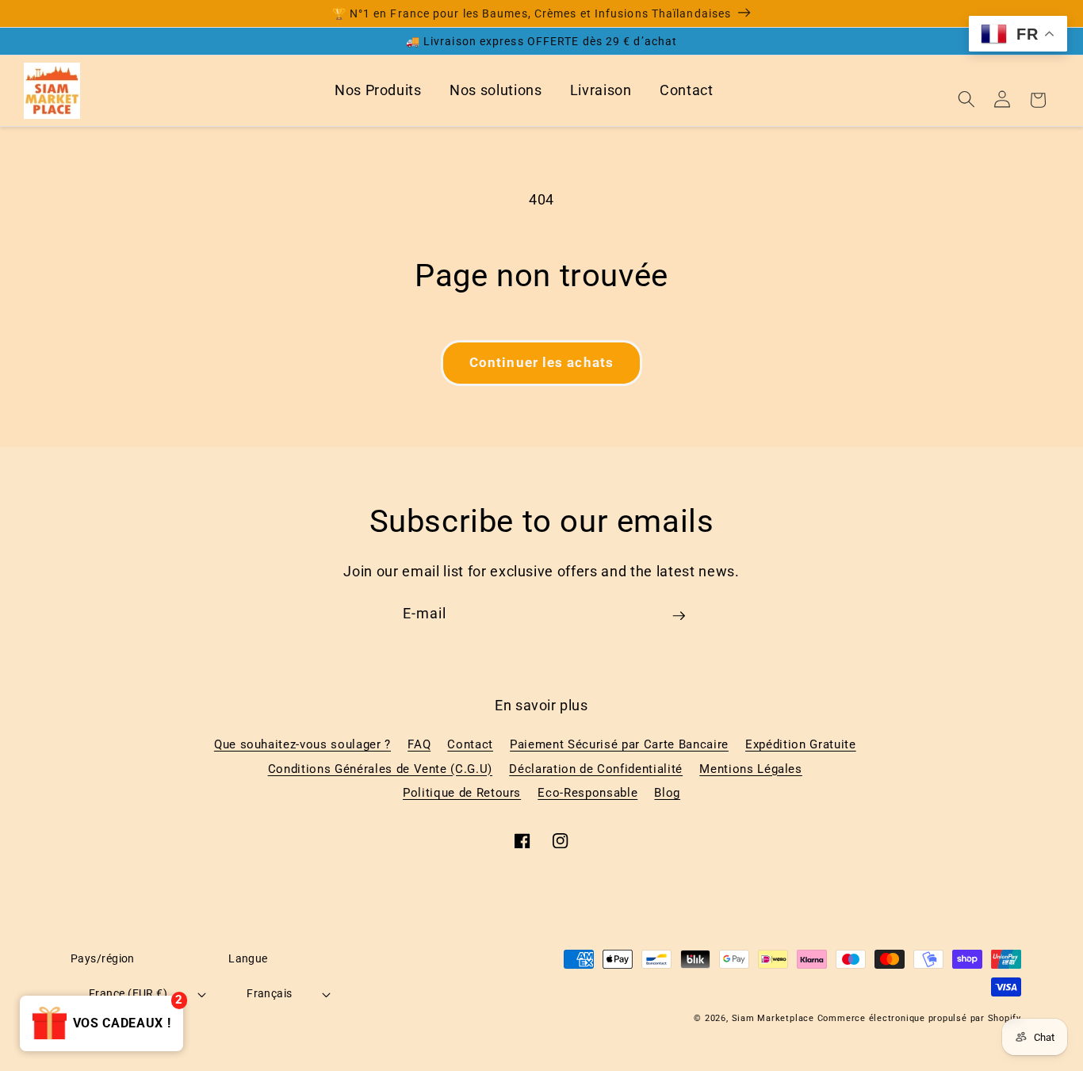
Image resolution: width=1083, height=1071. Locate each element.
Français (270, 993)
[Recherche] (966, 99)
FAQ (419, 744)
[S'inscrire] (679, 621)
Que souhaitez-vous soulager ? (302, 744)
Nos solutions (496, 90)
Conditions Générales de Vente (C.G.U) (380, 769)
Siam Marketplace (774, 1018)
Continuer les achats (541, 362)
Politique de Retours (462, 793)
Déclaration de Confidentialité (596, 769)
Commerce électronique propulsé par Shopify (919, 1018)
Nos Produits (378, 90)
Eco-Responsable (587, 793)
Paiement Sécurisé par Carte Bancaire (619, 744)
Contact (687, 90)
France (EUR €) (128, 993)
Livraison (601, 90)
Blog (667, 793)
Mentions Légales (750, 769)
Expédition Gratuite (800, 744)
